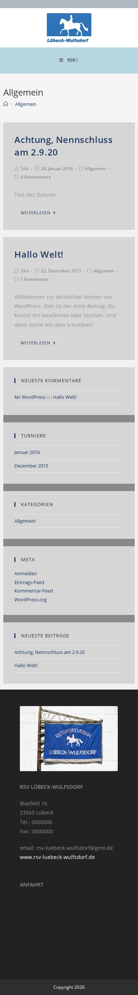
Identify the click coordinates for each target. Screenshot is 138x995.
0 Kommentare (36, 177)
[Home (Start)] (5, 104)
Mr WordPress (30, 397)
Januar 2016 (27, 452)
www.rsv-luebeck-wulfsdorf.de (57, 856)
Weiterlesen (35, 212)
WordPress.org (30, 599)
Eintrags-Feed (29, 582)
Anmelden (25, 573)
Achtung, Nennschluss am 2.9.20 (49, 652)
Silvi (25, 168)
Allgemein (95, 168)
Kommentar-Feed (33, 590)
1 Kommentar (35, 279)
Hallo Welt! (39, 254)
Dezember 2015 (31, 465)
